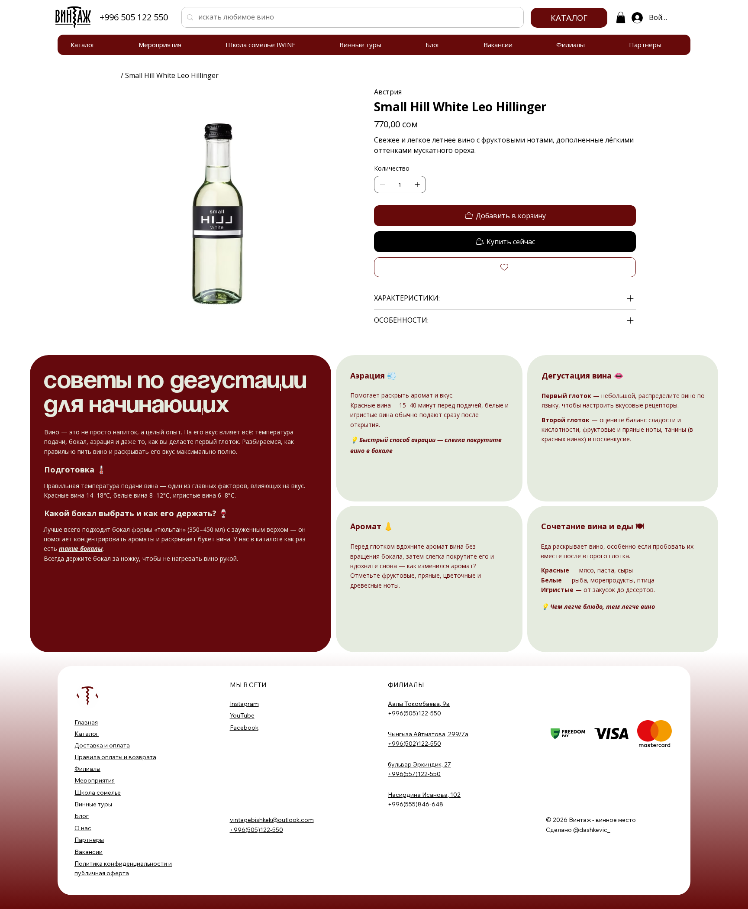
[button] (620, 17)
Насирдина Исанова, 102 (424, 795)
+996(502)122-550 (414, 743)
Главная (86, 722)
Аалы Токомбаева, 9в (419, 704)
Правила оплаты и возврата (115, 757)
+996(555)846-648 (415, 804)
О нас (82, 828)
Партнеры (89, 840)
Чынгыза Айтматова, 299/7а (428, 734)
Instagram (244, 704)
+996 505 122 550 (134, 17)
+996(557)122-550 (414, 774)
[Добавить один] (417, 184)
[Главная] (115, 75)
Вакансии (88, 852)
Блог (81, 816)
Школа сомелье (97, 792)
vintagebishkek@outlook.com (272, 820)
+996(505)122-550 (414, 713)
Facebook (244, 727)
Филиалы (87, 769)
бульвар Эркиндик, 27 (419, 764)
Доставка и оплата (102, 745)
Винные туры (93, 804)
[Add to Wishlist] (505, 267)
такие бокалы (81, 548)
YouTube (242, 715)
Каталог (86, 734)
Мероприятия (94, 780)
